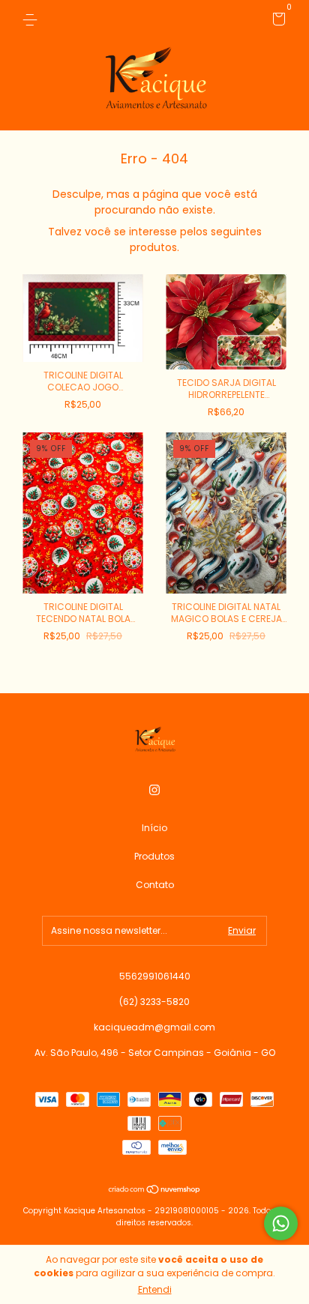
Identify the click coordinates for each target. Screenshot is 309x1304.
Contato (155, 884)
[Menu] (32, 19)
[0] (276, 21)
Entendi (155, 1289)
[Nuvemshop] (155, 1190)
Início (154, 827)
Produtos (154, 856)
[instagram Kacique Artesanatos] (154, 790)
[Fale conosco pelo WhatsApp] (281, 1223)
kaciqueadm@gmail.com (154, 1027)
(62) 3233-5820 (154, 1001)
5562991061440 (154, 976)
